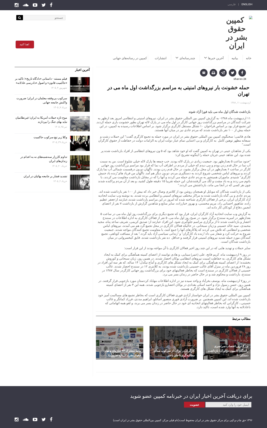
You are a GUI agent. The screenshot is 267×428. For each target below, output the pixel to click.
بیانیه (235, 58)
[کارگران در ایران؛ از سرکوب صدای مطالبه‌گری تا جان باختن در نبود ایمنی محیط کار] (173, 343)
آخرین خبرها (216, 58)
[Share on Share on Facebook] (242, 73)
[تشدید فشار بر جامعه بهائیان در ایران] (80, 182)
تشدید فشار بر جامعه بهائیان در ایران (45, 176)
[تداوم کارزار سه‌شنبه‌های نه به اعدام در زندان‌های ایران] (80, 163)
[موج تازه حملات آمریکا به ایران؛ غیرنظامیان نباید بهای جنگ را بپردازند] (80, 123)
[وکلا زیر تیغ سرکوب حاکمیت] (80, 143)
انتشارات (160, 58)
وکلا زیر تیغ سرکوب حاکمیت (50, 137)
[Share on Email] (204, 73)
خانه (248, 58)
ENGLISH (247, 4)
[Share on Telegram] (223, 73)
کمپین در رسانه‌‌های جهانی (130, 58)
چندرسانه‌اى (187, 58)
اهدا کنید (24, 44)
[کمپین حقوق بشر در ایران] (236, 33)
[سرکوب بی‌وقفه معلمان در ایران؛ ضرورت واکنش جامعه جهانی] (80, 104)
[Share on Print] (213, 73)
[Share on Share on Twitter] (232, 73)
